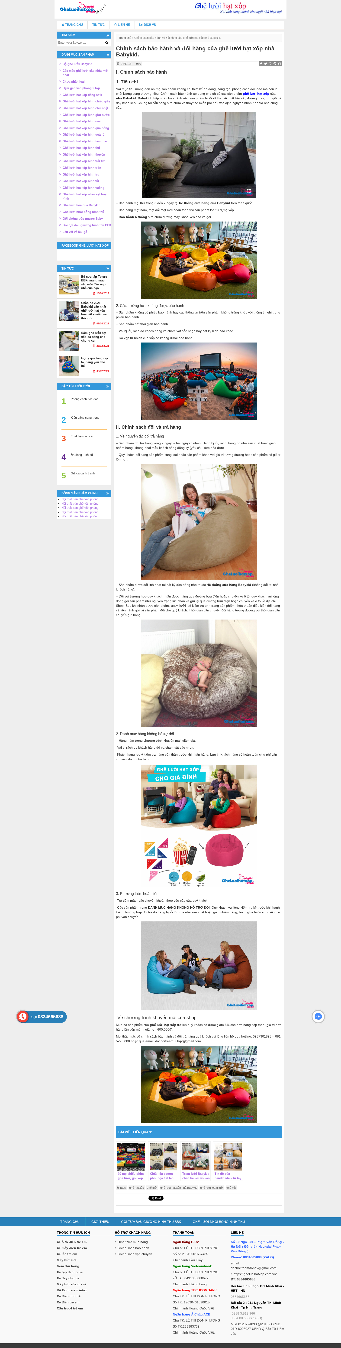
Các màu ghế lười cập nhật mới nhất (85, 73)
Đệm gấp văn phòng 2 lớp (81, 88)
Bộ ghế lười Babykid (77, 64)
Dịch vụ (149, 24)
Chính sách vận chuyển (135, 1254)
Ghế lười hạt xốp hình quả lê (83, 134)
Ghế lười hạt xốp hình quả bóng (86, 128)
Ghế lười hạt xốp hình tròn (82, 168)
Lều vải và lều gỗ (75, 232)
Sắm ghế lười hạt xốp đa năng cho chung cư (93, 336)
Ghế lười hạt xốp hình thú (81, 148)
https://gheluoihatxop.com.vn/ (255, 1274)
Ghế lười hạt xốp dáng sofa (82, 95)
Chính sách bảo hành (133, 1248)
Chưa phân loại (74, 81)
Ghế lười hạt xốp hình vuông (83, 187)
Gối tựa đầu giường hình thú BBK (87, 225)
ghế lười (152, 1187)
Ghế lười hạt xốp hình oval (82, 121)
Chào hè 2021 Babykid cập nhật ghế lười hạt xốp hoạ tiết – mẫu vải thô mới (94, 310)
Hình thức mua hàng (133, 1242)
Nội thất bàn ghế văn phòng (79, 499)
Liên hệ (123, 24)
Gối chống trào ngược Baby (83, 218)
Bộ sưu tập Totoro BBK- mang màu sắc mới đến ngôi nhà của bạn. (94, 282)
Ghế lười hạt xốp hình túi (81, 181)
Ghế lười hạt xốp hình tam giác (85, 141)
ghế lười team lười (212, 1187)
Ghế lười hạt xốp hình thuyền (84, 154)
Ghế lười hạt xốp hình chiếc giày (86, 101)
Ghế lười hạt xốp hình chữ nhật (85, 108)
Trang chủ (73, 24)
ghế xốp (231, 1187)
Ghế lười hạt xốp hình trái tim (84, 161)
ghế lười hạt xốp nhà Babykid (178, 1187)
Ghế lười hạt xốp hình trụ (81, 174)
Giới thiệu (100, 1222)
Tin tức (98, 24)
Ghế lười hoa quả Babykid (81, 205)
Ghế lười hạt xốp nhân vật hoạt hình (85, 196)
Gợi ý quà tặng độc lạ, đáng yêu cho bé (95, 362)
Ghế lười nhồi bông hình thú (83, 212)
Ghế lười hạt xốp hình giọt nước (86, 115)
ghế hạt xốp (136, 1187)
